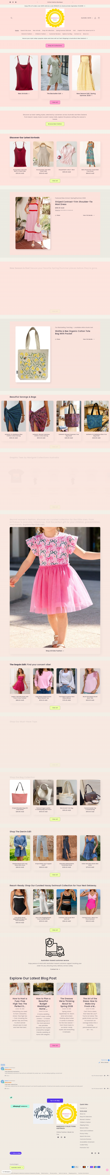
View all (55, 102)
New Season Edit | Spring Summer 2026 (86, 95)
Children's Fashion (85, 1122)
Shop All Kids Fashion (54, 651)
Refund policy (44, 1173)
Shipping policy (73, 1173)
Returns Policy (84, 1128)
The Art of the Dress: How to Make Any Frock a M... (90, 1002)
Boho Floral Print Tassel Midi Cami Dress (90, 170)
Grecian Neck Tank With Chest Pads (43, 170)
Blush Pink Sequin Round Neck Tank (90, 697)
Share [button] (58, 215)
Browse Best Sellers (55, 124)
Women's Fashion (85, 1119)
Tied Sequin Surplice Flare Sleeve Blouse (66, 697)
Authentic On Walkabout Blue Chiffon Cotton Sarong (13, 435)
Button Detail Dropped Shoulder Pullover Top (90, 753)
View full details (87, 215)
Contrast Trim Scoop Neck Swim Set (67, 918)
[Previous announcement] (37, 2)
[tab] (103, 1062)
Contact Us (54, 969)
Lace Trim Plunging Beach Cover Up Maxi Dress (43, 918)
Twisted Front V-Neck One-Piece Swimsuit (90, 918)
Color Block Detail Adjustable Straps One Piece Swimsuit (20, 919)
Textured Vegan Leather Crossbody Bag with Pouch (43, 808)
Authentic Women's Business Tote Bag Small (69, 435)
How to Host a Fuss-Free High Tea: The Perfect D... (20, 1002)
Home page (83, 1111)
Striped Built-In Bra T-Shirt (67, 169)
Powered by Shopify (35, 1173)
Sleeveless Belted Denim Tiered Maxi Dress (66, 864)
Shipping (57, 210)
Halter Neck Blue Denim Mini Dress (90, 864)
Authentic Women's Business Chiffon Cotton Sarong (41, 435)
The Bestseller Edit (54, 94)
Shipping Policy (84, 1125)
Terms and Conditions (86, 1130)
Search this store (85, 1136)
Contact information (83, 1173)
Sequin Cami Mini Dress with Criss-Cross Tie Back (19, 697)
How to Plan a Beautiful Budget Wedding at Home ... (43, 1003)
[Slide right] (58, 501)
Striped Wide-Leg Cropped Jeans (43, 864)
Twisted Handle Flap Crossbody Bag (90, 808)
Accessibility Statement (87, 1142)
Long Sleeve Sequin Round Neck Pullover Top (43, 697)
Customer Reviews (85, 1139)
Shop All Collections (55, 45)
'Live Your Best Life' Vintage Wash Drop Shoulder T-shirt (16, 486)
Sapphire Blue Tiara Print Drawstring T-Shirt (54, 486)
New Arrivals (23, 94)
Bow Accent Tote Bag (66, 808)
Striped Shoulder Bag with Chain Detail (20, 808)
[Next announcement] (72, 2)
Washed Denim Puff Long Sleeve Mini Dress (19, 864)
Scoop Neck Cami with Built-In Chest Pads (20, 170)
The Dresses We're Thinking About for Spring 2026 (66, 1002)
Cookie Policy (84, 1145)
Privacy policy (53, 1173)
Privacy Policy (84, 1133)
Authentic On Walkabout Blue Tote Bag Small (96, 435)
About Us (82, 1114)
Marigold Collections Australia (21, 1173)
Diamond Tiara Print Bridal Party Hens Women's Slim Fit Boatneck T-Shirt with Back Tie (35, 487)
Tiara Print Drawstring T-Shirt (91, 485)
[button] (11, 18)
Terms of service (63, 1173)
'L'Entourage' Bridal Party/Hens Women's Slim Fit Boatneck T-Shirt (72, 486)
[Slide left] (51, 501)
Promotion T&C (84, 1147)
